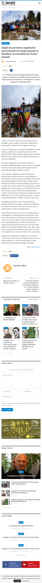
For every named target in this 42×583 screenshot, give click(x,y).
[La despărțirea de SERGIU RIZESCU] (12, 310)
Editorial (25, 305)
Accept (17, 581)
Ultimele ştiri (5, 43)
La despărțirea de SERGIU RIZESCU (21, 476)
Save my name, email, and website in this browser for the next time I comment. (21, 404)
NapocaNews (36, 247)
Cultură (6, 327)
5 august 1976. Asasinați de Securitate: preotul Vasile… (21, 549)
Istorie (5, 305)
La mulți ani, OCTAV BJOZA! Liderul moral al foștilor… (21, 537)
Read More (25, 581)
